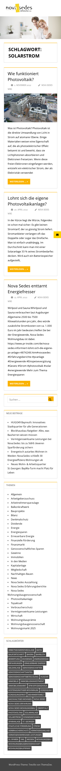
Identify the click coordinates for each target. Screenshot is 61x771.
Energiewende (41, 659)
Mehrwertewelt (36, 694)
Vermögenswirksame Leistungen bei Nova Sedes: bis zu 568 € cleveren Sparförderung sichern (29, 443)
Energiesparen (19, 532)
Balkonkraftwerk (20, 507)
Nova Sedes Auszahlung (24, 582)
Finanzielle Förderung (23, 540)
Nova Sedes (39, 699)
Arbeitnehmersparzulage (25, 502)
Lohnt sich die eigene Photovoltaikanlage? (28, 201)
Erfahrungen (15, 663)
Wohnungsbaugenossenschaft (28, 624)
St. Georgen (28, 721)
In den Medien (19, 561)
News (14, 578)
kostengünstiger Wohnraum (23, 690)
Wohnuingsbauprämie (23, 620)
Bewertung (14, 659)
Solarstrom (14, 717)
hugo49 (44, 676)
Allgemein (16, 494)
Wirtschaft (17, 615)
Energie (15, 527)
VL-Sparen (13, 739)
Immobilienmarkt (17, 685)
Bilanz (14, 515)
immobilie (13, 681)
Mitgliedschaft (19, 569)
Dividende (16, 523)
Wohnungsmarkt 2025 (23, 628)
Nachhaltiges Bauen (22, 574)
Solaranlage (31, 712)
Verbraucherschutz (21, 607)
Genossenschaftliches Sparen (27, 548)
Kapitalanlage (18, 565)
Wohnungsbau (43, 739)
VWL (23, 739)
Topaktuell (16, 603)
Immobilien (17, 557)
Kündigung (46, 690)
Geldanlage (14, 667)
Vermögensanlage (40, 730)
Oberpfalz (42, 708)
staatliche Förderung (19, 726)
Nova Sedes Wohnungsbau (21, 708)
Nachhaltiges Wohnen (20, 699)
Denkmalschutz (19, 519)
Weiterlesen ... (18, 181)
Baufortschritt (16, 654)
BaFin (39, 650)
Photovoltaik (15, 712)
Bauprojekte (18, 511)
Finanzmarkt (18, 544)
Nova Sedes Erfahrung (19, 703)
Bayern (30, 654)
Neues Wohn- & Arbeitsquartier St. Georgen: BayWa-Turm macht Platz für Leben (30, 468)
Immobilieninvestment (32, 681)
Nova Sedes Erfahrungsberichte (28, 586)
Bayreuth (40, 654)
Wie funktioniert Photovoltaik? (23, 76)
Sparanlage (14, 721)
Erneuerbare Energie (22, 536)
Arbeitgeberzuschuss (22, 498)
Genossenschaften (32, 667)
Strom (36, 726)
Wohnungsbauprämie (19, 748)
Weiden (30, 739)
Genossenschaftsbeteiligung (23, 676)
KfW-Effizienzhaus (38, 685)
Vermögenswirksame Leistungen (29, 611)
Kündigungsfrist (17, 694)
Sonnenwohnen (31, 717)
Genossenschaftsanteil (20, 672)
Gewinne (16, 553)
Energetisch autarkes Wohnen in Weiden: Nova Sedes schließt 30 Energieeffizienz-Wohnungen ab (27, 456)
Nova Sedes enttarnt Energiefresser (27, 288)
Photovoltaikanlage (21, 599)
